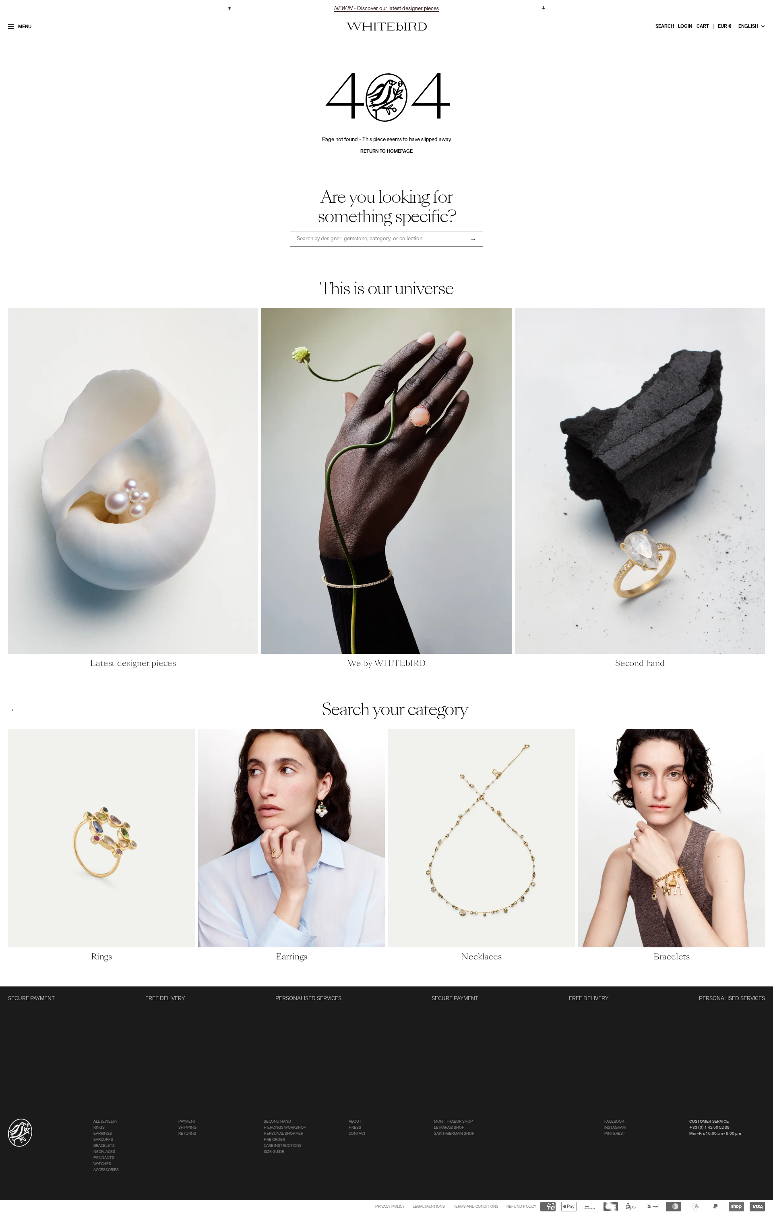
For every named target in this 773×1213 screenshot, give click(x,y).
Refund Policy (521, 1207)
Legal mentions (429, 1207)
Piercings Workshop (285, 1128)
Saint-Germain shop (454, 1134)
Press (355, 1128)
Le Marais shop (449, 1128)
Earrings (102, 1134)
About (355, 1121)
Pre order (274, 1140)
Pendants (103, 1158)
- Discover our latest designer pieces (386, 9)
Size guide (274, 1152)
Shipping (187, 1128)
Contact (357, 1134)
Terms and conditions (475, 1207)
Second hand (277, 1121)
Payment (187, 1121)
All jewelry (105, 1121)
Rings (99, 1128)
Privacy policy (390, 1207)
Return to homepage (386, 151)
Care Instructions (283, 1146)
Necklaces (104, 1152)
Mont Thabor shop (453, 1121)
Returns (187, 1134)
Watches (102, 1164)
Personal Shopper (283, 1134)
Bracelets (104, 1146)
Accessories (106, 1170)
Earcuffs (103, 1140)
